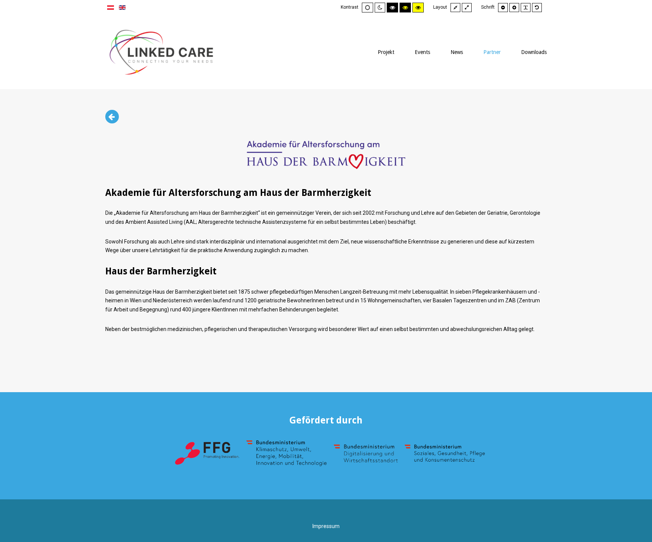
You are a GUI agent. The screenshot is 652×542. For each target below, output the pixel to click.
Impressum (326, 526)
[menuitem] (386, 52)
